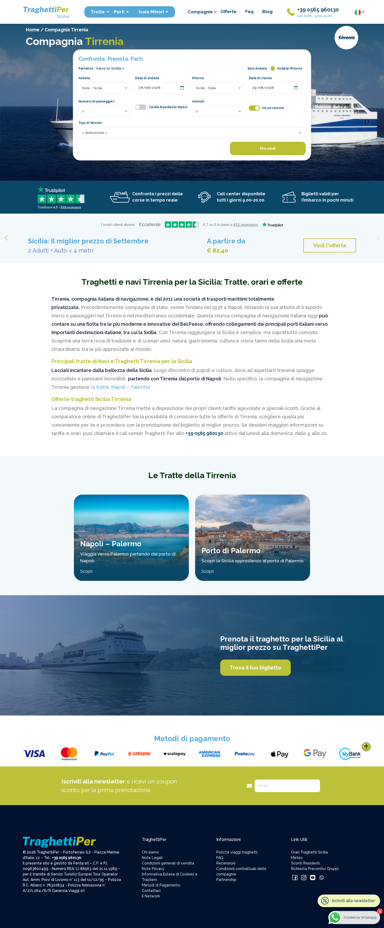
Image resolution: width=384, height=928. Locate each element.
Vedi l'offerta (329, 245)
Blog (267, 11)
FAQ (219, 858)
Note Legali (152, 858)
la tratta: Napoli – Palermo (120, 387)
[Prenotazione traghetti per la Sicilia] (46, 11)
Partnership (226, 880)
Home (32, 29)
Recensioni (225, 863)
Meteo (297, 858)
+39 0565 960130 (318, 10)
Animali (198, 101)
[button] (377, 238)
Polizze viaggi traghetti (237, 852)
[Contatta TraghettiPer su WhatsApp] (321, 877)
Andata (84, 78)
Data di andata (147, 78)
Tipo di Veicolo (90, 123)
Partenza (85, 68)
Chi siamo (150, 852)
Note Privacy (153, 869)
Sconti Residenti (305, 863)
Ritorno (198, 78)
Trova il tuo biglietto (255, 668)
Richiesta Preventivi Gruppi (315, 869)
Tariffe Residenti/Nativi (168, 107)
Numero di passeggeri (96, 101)
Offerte (228, 11)
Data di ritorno (260, 78)
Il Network (151, 896)
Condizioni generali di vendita (168, 863)
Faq (249, 11)
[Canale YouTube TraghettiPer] (313, 877)
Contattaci (151, 891)
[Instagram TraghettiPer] (304, 877)
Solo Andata (257, 68)
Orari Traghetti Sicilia (309, 852)
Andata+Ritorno (289, 68)
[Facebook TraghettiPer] (295, 877)
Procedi (268, 148)
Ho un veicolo (273, 108)
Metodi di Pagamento (161, 885)
